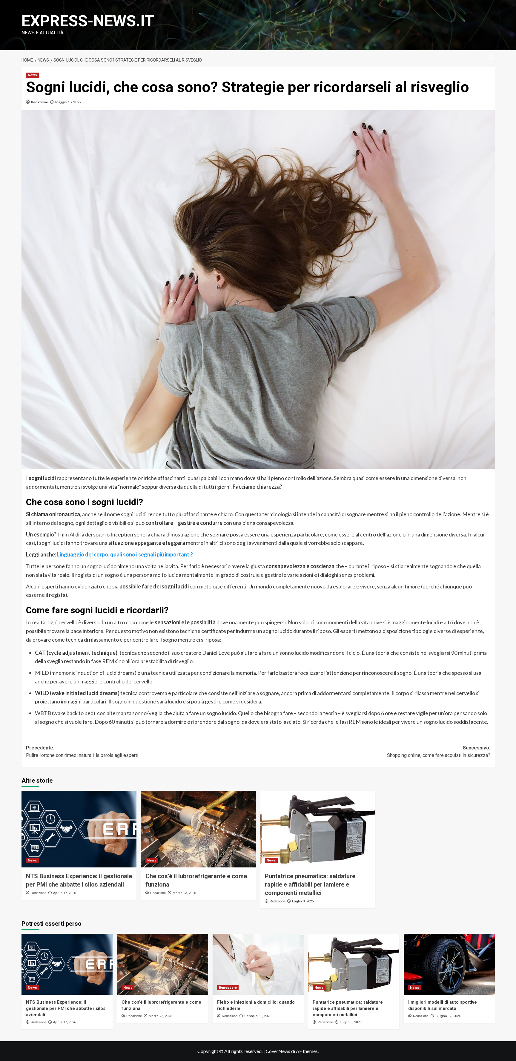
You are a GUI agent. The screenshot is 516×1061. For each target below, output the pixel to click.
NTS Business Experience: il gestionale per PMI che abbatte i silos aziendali (65, 1008)
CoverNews (278, 1051)
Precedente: (82, 751)
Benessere (228, 988)
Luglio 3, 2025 (303, 901)
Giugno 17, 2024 (447, 1016)
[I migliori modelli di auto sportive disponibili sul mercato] (449, 964)
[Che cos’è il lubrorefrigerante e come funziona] (198, 829)
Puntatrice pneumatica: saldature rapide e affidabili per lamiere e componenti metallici (310, 884)
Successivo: (438, 751)
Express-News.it (88, 21)
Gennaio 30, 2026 (257, 1016)
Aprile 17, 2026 (64, 893)
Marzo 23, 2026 (184, 893)
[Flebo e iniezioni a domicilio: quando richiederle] (258, 964)
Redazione (39, 102)
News (32, 75)
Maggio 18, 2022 (68, 102)
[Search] (491, 57)
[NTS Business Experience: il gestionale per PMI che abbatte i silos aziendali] (79, 829)
